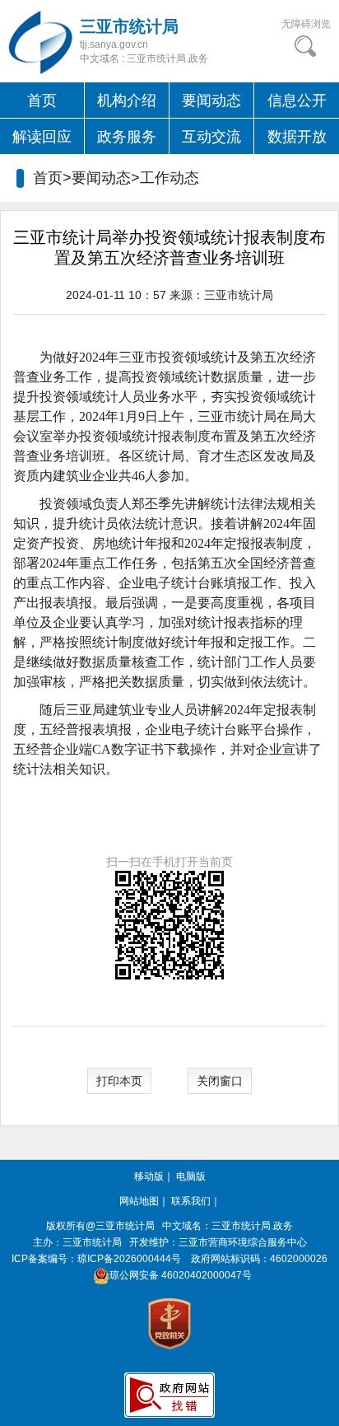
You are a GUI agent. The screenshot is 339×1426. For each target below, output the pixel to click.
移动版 (149, 1176)
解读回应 (42, 137)
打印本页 (119, 1080)
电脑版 (191, 1176)
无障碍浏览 (306, 24)
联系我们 (191, 1201)
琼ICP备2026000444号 (129, 1259)
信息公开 (297, 100)
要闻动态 (211, 100)
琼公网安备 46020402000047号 (180, 1275)
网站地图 (139, 1201)
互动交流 (211, 137)
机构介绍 (126, 100)
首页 (42, 100)
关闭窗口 (220, 1080)
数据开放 (297, 137)
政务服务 (126, 137)
